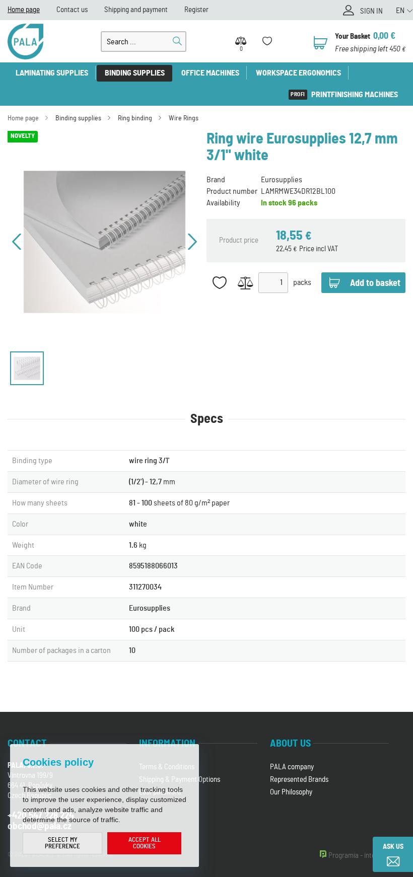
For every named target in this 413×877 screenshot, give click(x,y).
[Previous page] (17, 242)
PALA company (292, 767)
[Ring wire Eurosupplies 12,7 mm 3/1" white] (104, 242)
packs (302, 282)
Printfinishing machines (354, 95)
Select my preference (62, 843)
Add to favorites (219, 282)
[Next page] (192, 242)
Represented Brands (299, 779)
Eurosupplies (281, 180)
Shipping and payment (136, 10)
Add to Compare (246, 282)
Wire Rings (183, 118)
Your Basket (352, 36)
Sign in (371, 11)
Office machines (210, 73)
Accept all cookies (144, 843)
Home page (24, 10)
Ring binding (135, 118)
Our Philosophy (291, 792)
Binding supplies (135, 73)
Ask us (393, 846)
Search (177, 41)
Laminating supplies (52, 73)
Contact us (72, 10)
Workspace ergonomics (298, 73)
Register (196, 10)
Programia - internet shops (366, 855)
